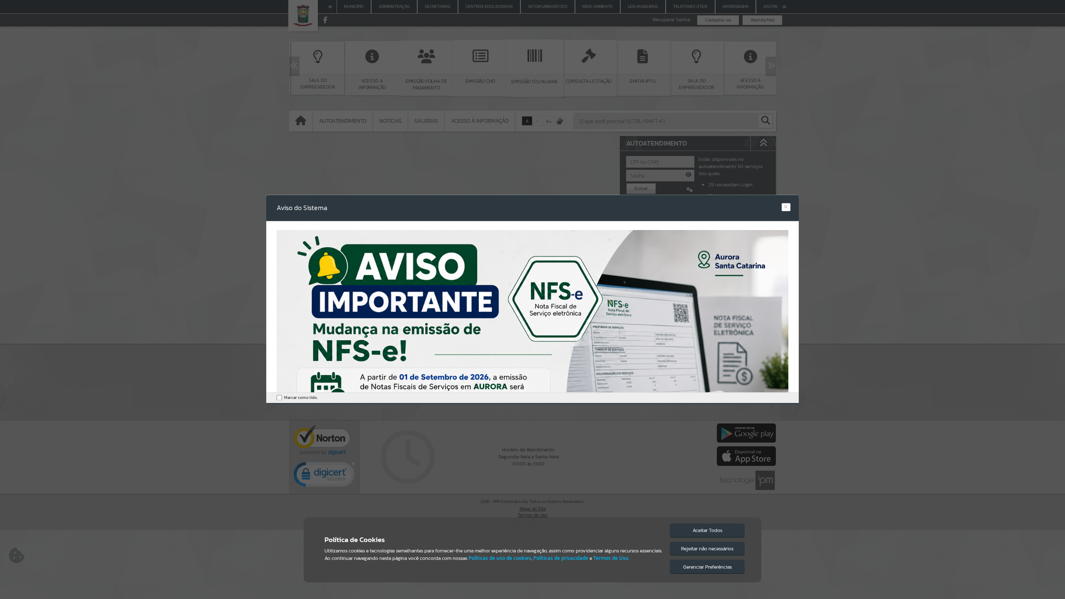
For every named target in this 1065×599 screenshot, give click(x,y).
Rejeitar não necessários (707, 548)
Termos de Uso (610, 558)
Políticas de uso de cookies (499, 558)
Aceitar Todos (707, 530)
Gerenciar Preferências (707, 567)
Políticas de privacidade (560, 558)
